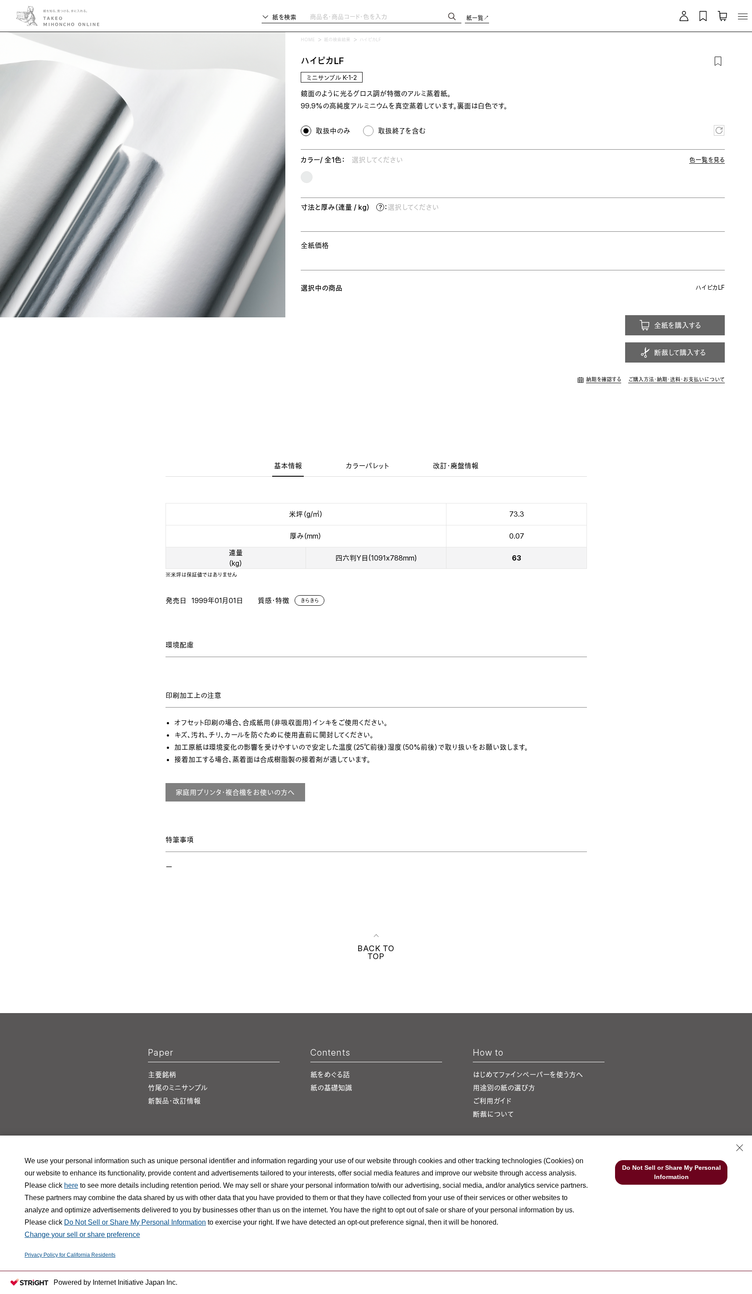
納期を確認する (603, 379)
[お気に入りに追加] (718, 61)
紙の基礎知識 (331, 1087)
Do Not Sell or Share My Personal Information (135, 1222)
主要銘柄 (162, 1074)
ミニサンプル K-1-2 (331, 77)
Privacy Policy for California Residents (70, 1255)
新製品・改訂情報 (174, 1100)
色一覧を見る (707, 159)
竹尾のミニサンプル (178, 1087)
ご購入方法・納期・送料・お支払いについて (676, 379)
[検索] (452, 16)
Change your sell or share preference (82, 1234)
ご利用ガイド (492, 1100)
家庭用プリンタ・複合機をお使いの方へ (235, 792)
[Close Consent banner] (739, 1147)
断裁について (493, 1114)
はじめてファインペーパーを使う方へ (528, 1074)
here (71, 1185)
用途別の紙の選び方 (504, 1087)
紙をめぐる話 (330, 1074)
